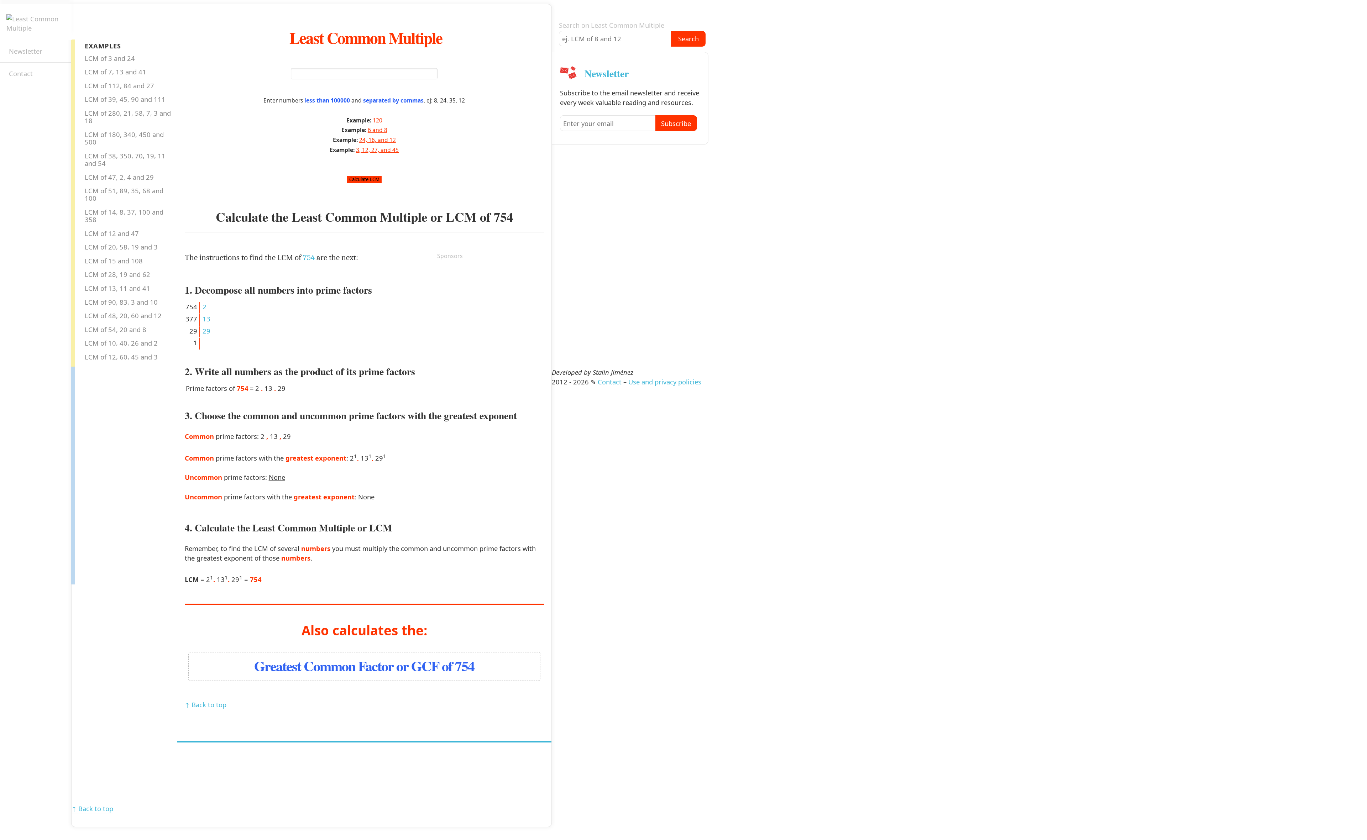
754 (503, 216)
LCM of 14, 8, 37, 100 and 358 (124, 216)
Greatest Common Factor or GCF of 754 (364, 665)
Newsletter (25, 51)
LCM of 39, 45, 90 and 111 (125, 99)
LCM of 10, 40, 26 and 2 (121, 342)
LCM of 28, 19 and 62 (117, 274)
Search (688, 38)
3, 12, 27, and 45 (377, 150)
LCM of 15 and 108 (114, 260)
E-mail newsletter (13, 98)
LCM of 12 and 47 (112, 233)
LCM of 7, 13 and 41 (115, 71)
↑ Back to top (205, 704)
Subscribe (676, 123)
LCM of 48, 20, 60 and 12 (123, 315)
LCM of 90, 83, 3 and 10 (121, 302)
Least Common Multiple (365, 37)
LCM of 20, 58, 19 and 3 (121, 246)
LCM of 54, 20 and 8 (115, 329)
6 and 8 (377, 130)
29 (206, 330)
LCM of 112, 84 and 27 (119, 85)
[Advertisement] (103, 473)
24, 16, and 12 (377, 140)
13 (206, 318)
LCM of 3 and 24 (110, 58)
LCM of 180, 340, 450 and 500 (124, 138)
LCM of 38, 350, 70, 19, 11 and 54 (125, 159)
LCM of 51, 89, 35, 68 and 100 (124, 194)
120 (377, 120)
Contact (21, 73)
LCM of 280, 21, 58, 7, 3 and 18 (128, 117)
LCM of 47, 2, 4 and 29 (119, 177)
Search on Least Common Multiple (611, 25)
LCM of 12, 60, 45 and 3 (121, 356)
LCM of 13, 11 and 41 (117, 288)
